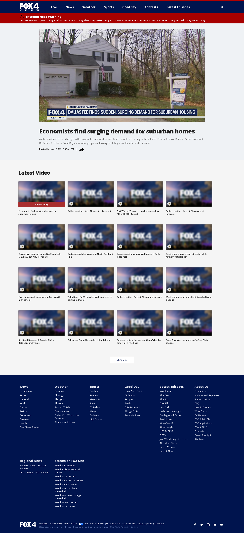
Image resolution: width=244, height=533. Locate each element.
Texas (23, 395)
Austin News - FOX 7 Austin (34, 472)
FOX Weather (62, 411)
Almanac (59, 403)
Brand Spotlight (203, 435)
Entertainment (132, 407)
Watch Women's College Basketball (68, 497)
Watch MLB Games (65, 476)
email (221, 524)
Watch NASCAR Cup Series (69, 480)
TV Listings (200, 415)
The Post (164, 399)
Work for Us (201, 411)
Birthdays (130, 395)
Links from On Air (134, 391)
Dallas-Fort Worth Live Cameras (67, 417)
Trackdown (166, 419)
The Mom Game (168, 443)
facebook (195, 524)
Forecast (59, 391)
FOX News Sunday (30, 427)
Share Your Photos (65, 422)
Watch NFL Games (65, 465)
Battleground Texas (170, 415)
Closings (59, 395)
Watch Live (165, 391)
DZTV (163, 435)
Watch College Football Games (67, 471)
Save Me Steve (133, 415)
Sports (94, 387)
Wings (93, 411)
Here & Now (166, 451)
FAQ (197, 403)
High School (96, 419)
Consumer (25, 415)
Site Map (199, 439)
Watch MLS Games (65, 506)
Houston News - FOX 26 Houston (33, 467)
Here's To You (167, 447)
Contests (199, 431)
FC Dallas (95, 407)
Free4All (164, 403)
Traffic (128, 403)
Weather (61, 387)
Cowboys (95, 391)
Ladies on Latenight (170, 411)
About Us (201, 387)
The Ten (164, 395)
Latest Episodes (172, 387)
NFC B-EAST (166, 431)
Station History (202, 399)
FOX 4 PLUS (201, 427)
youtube (215, 524)
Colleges (94, 415)
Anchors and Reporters (207, 395)
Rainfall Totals (62, 407)
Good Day (132, 387)
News (24, 387)
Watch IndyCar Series (66, 484)
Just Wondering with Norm (174, 439)
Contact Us (200, 391)
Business (24, 419)
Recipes (129, 399)
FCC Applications (203, 423)
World (23, 403)
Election (24, 407)
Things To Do (132, 411)
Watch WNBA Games (66, 502)
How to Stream (203, 407)
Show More (122, 360)
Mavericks (95, 399)
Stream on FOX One (69, 461)
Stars (92, 403)
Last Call (164, 407)
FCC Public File (202, 419)
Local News (26, 391)
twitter (201, 524)
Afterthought (166, 427)
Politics (23, 411)
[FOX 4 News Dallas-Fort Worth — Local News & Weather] (31, 7)
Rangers (94, 395)
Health (23, 423)
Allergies (59, 399)
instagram (208, 524)
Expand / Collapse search (222, 7)
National (24, 399)
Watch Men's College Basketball (66, 490)
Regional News (31, 461)
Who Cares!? (166, 423)
